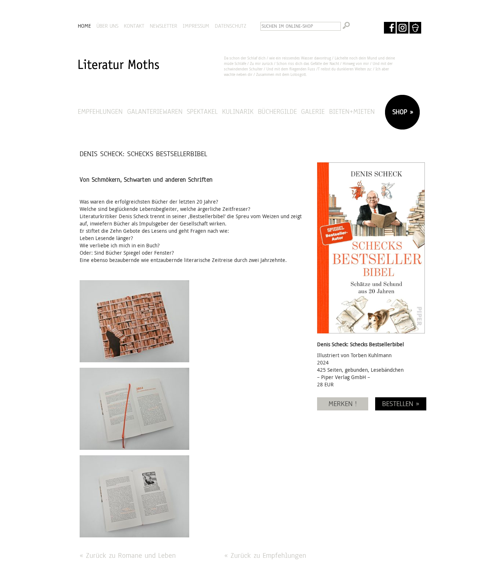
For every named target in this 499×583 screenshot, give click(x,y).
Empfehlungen (100, 111)
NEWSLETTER (163, 26)
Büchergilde (277, 111)
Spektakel (202, 111)
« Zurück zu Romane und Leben (128, 555)
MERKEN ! (342, 404)
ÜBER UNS (107, 26)
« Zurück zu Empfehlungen (265, 555)
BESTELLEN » (400, 404)
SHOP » (401, 111)
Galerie (313, 111)
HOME (84, 26)
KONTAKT (134, 26)
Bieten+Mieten (352, 111)
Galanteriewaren (155, 111)
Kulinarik (238, 111)
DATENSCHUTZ (230, 26)
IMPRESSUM (196, 26)
